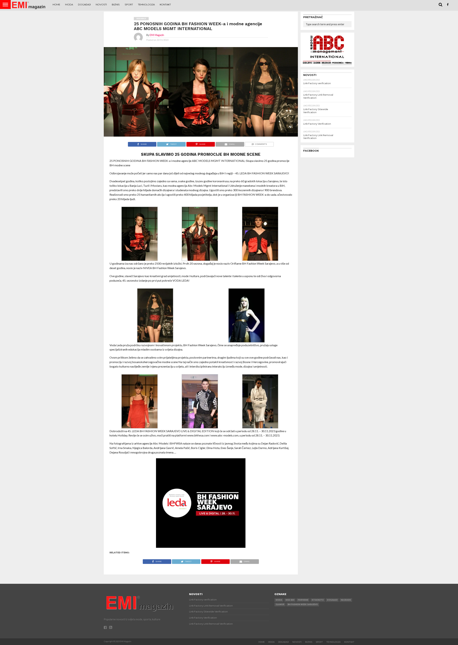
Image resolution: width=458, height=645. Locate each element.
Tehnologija (146, 4)
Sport (129, 4)
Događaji (84, 4)
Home (56, 4)
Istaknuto (318, 600)
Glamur (280, 604)
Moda (69, 4)
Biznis (116, 4)
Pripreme (303, 600)
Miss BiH (290, 600)
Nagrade (346, 600)
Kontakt (165, 4)
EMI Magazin (157, 35)
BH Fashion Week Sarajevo (303, 604)
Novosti (101, 4)
